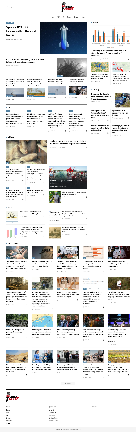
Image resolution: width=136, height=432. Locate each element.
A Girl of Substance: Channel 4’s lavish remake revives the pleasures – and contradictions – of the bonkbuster (15, 174)
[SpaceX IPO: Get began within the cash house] (63, 38)
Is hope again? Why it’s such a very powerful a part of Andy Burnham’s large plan (67, 367)
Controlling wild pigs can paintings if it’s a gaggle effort (15, 331)
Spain (10, 208)
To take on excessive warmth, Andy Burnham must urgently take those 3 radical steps (119, 295)
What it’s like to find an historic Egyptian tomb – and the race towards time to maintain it (16, 368)
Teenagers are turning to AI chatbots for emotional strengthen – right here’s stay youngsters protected (16, 264)
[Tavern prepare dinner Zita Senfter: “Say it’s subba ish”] (78, 90)
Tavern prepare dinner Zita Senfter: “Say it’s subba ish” (76, 82)
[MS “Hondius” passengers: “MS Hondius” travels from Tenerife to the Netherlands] (15, 92)
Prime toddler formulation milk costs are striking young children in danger (68, 294)
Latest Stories (13, 243)
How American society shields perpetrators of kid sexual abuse (118, 263)
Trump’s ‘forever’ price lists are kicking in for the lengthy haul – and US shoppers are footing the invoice (67, 264)
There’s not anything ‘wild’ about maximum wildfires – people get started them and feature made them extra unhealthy (16, 296)
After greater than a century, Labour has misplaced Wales (74, 193)
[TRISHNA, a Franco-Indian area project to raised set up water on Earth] (100, 67)
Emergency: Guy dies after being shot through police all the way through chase (101, 96)
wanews (10, 39)
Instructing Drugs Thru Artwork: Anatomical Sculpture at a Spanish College (73, 230)
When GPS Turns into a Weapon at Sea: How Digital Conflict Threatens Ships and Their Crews (121, 77)
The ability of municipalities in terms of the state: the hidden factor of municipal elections (109, 53)
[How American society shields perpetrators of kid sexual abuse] (119, 252)
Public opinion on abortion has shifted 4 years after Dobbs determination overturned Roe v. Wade (15, 118)
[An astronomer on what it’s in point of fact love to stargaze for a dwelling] (42, 252)
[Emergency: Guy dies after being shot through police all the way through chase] (122, 100)
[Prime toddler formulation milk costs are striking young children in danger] (68, 283)
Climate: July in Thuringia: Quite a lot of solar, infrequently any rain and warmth (25, 60)
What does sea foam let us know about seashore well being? (30, 213)
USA (8, 111)
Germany (10, 22)
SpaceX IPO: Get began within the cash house (21, 31)
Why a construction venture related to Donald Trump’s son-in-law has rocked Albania (66, 180)
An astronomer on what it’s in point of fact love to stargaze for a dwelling (42, 263)
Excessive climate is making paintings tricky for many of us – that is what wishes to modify (93, 264)
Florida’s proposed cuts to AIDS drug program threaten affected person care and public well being (36, 118)
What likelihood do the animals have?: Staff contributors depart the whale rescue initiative (35, 83)
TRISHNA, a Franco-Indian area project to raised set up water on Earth (99, 76)
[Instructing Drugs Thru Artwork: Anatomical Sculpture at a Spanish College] (55, 232)
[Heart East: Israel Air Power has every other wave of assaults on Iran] (57, 90)
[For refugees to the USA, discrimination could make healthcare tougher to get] (42, 356)
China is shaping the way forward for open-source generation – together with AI (68, 331)
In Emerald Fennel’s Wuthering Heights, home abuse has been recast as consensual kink (14, 193)
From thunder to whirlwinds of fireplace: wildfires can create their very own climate (74, 214)
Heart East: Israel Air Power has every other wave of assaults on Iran (56, 82)
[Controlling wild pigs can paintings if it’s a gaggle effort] (17, 320)
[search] (127, 7)
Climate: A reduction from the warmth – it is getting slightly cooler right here (100, 127)
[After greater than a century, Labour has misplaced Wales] (55, 197)
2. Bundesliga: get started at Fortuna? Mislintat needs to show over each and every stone (120, 129)
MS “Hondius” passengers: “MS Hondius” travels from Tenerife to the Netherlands (15, 83)
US (9, 107)
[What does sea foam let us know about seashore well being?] (12, 217)
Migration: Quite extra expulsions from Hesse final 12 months (120, 112)
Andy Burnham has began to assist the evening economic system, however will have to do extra (93, 333)
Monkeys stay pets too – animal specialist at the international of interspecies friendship (68, 142)
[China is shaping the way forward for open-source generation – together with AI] (68, 320)
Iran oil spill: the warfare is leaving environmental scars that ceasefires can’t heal (42, 331)
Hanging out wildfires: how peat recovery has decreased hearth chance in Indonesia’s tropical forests (118, 368)
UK (7, 163)
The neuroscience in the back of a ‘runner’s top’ (35, 191)
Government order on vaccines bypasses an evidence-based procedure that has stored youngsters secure (93, 369)
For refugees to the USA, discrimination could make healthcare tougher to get (41, 367)
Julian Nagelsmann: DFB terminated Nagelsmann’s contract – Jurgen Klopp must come (100, 114)
